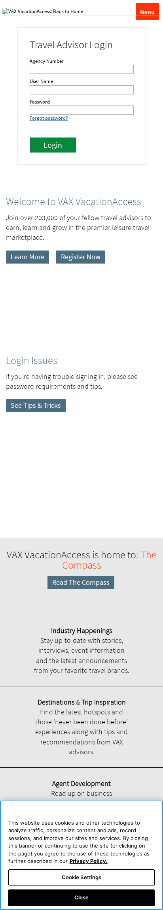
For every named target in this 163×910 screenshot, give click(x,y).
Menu (147, 11)
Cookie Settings (82, 877)
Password (40, 101)
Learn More (27, 256)
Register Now (80, 256)
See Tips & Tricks (36, 405)
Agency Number (47, 61)
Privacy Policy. (89, 861)
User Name (41, 81)
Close (81, 897)
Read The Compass (81, 582)
